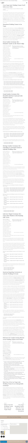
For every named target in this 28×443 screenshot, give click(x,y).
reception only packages (13, 334)
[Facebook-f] (1, 436)
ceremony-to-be (7, 357)
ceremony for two (6, 75)
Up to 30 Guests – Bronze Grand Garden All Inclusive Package (14, 133)
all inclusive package (12, 72)
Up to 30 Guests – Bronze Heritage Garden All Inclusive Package (14, 187)
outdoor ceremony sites (16, 30)
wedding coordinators (17, 277)
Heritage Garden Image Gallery (9, 210)
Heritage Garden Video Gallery (9, 211)
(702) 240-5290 (5, 426)
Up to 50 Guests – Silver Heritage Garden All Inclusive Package (14, 188)
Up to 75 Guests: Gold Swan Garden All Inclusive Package (13, 83)
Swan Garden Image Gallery (8, 90)
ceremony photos (6, 105)
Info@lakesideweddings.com (7, 429)
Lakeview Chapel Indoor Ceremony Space (19, 232)
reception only (5, 330)
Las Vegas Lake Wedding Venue (16, 8)
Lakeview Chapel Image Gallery (9, 267)
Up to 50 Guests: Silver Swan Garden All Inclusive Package (13, 82)
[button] (26, 2)
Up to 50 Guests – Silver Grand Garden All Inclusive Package (14, 134)
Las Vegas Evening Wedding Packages (18, 164)
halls (20, 319)
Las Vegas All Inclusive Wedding (8, 8)
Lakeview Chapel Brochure (8, 269)
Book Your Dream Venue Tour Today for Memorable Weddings (8, 0)
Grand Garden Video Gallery (8, 143)
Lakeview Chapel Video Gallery (9, 268)
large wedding (20, 74)
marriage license (8, 358)
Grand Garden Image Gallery (8, 142)
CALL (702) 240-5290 (25, 0)
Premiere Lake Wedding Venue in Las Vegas (19, 354)
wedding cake (12, 333)
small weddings (9, 298)
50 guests (22, 298)
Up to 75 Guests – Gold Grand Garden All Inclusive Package (13, 135)
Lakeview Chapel (5, 219)
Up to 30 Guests (6, 304)
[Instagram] (4, 436)
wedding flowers (5, 66)
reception (17, 319)
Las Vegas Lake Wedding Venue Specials (18, 58)
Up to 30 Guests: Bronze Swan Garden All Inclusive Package (14, 81)
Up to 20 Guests (6, 302)
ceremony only (7, 183)
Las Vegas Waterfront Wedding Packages (18, 112)
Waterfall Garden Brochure (8, 315)
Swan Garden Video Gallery (8, 91)
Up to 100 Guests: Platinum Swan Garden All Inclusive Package (14, 84)
